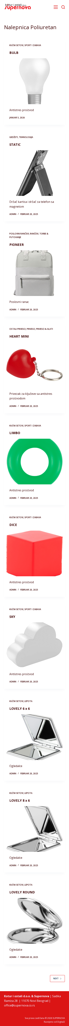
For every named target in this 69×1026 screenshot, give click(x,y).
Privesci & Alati (44, 328)
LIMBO (14, 433)
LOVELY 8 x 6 (19, 800)
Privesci (31, 328)
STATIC (15, 144)
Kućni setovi (16, 45)
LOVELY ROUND (22, 892)
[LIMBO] (34, 461)
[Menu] (56, 7)
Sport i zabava (32, 45)
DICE (13, 525)
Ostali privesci (17, 328)
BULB (13, 52)
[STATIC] (34, 173)
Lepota (28, 701)
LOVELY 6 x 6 (19, 708)
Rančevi (34, 233)
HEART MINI (19, 336)
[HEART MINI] (34, 365)
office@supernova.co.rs (19, 1005)
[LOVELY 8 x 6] (34, 829)
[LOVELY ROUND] (34, 921)
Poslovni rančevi (19, 233)
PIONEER (16, 244)
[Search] (63, 7)
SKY (12, 616)
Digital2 (61, 1021)
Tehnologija (26, 137)
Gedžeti (13, 137)
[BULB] (34, 81)
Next (56, 978)
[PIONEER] (34, 273)
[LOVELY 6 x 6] (34, 737)
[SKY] (34, 645)
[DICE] (34, 553)
